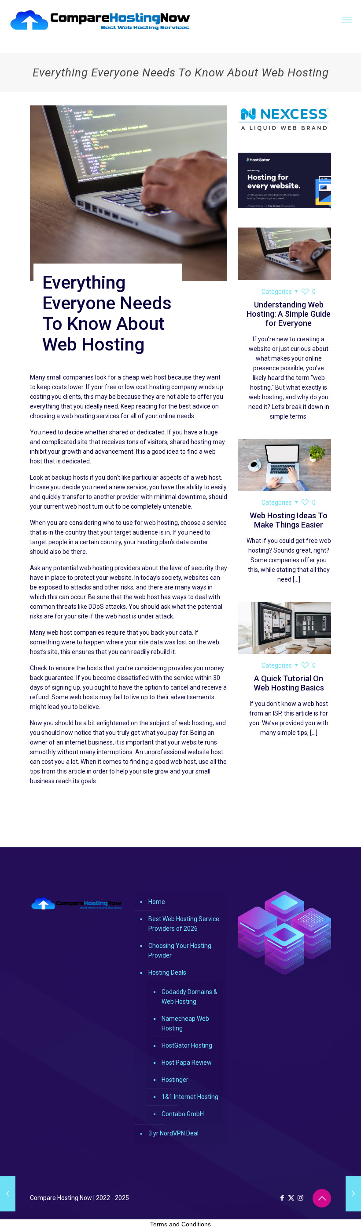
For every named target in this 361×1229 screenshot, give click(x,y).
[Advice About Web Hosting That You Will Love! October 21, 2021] (7, 1193)
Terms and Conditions (180, 1224)
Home (156, 901)
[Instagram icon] (300, 1198)
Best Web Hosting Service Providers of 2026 (183, 923)
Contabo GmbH (183, 1113)
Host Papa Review (187, 1062)
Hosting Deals (167, 972)
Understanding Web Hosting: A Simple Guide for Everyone (289, 314)
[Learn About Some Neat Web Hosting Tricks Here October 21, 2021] (353, 1193)
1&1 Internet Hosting (190, 1096)
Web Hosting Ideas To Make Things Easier (289, 520)
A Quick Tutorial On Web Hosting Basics (289, 683)
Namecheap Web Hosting (185, 1023)
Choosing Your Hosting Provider (179, 950)
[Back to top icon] (322, 1198)
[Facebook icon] (282, 1198)
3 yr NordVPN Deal (173, 1133)
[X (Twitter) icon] (291, 1198)
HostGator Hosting (187, 1045)
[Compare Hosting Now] (100, 20)
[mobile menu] (346, 20)
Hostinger (175, 1079)
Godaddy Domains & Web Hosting (189, 996)
